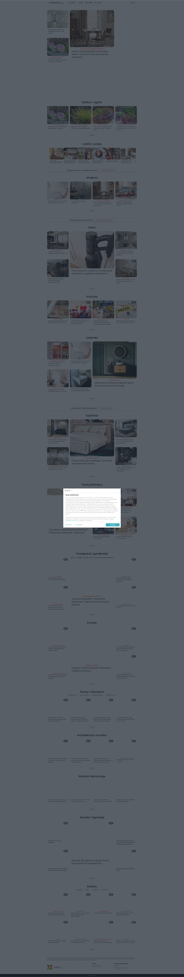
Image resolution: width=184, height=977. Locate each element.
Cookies (74, 520)
